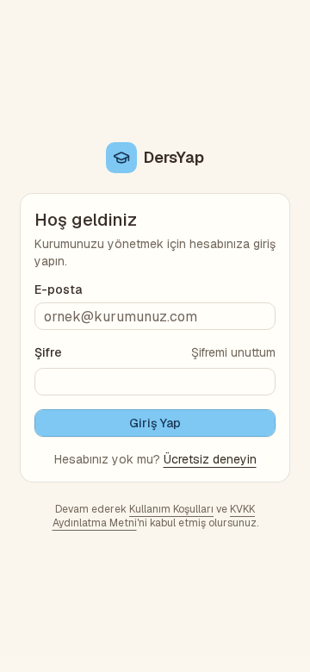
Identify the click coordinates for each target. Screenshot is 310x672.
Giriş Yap (155, 423)
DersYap (174, 157)
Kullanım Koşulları (171, 509)
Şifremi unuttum (233, 352)
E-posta (58, 289)
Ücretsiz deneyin (210, 459)
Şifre (48, 352)
